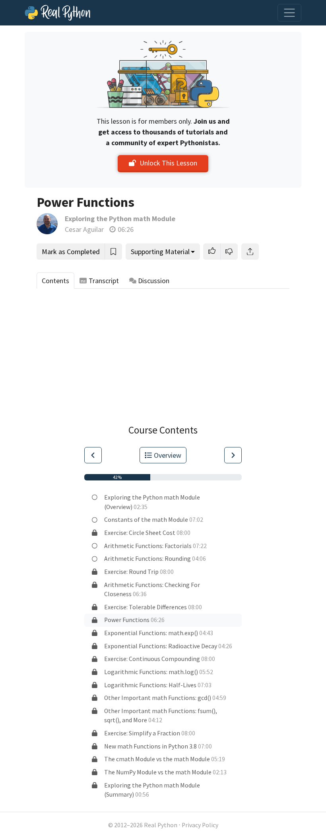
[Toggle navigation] (289, 12)
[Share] (250, 251)
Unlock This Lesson (168, 162)
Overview (167, 455)
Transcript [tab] (104, 280)
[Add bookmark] (113, 251)
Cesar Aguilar (84, 229)
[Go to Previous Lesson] (93, 455)
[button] (212, 251)
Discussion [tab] (153, 280)
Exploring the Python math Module (120, 218)
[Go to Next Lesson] (233, 455)
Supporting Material (160, 251)
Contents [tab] (55, 280)
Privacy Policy (200, 825)
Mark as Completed (71, 251)
